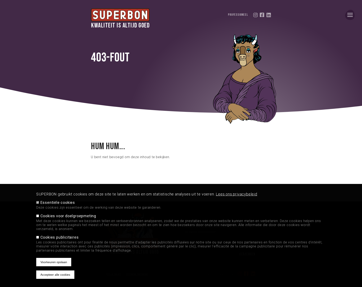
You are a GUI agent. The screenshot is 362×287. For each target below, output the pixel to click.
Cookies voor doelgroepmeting (68, 216)
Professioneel (238, 15)
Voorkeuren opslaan (53, 262)
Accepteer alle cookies (55, 274)
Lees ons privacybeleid (236, 194)
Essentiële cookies (57, 202)
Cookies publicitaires (59, 237)
